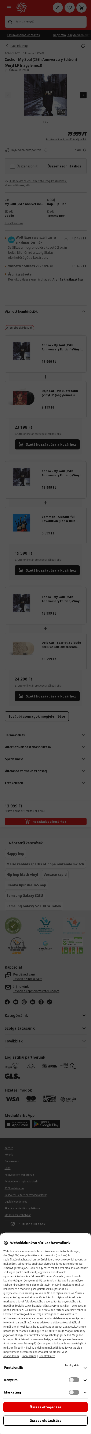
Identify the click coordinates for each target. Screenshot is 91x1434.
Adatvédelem (11, 1356)
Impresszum (29, 1356)
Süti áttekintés (47, 1356)
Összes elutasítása (46, 1420)
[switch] (74, 1379)
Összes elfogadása (45, 1407)
